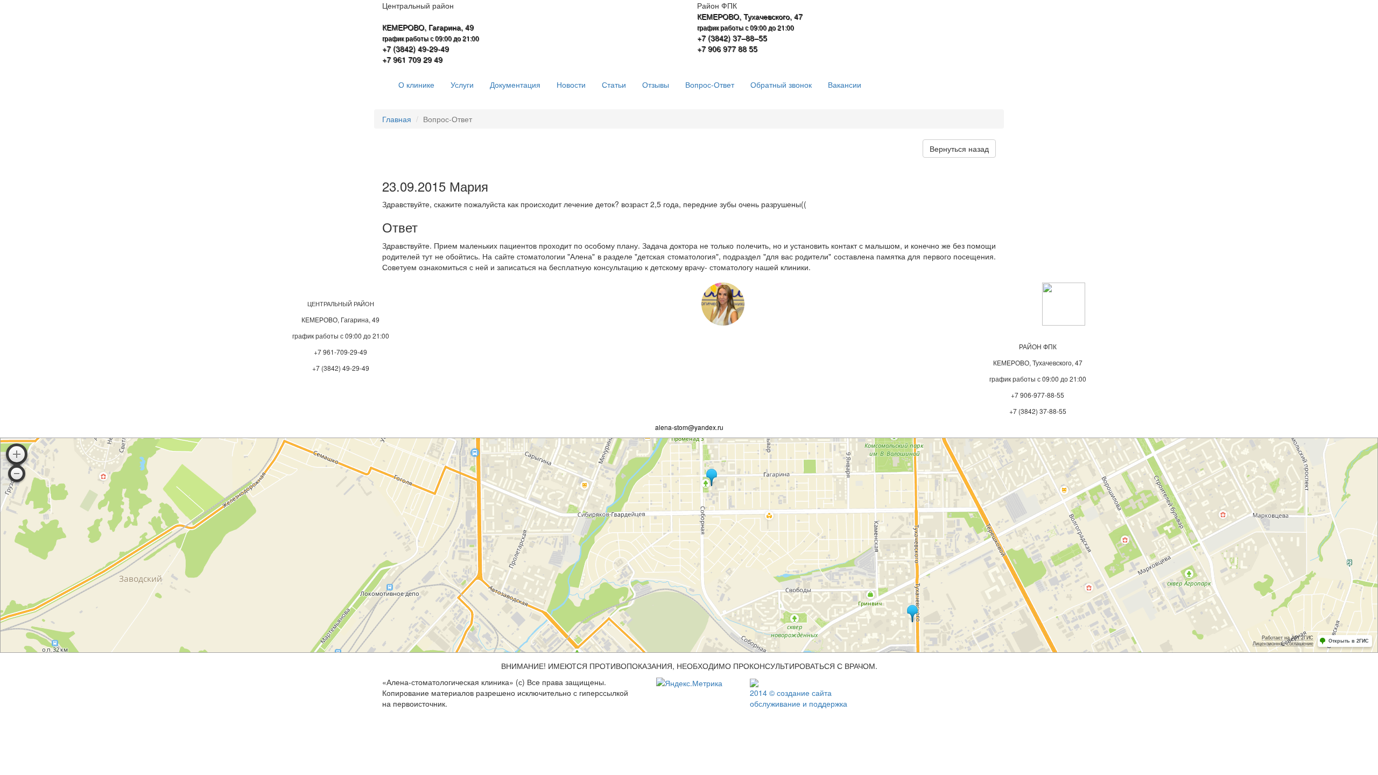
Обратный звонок (781, 84)
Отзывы (655, 84)
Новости (571, 84)
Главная (396, 119)
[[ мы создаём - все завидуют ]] (754, 682)
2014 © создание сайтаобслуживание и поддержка (798, 698)
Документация (515, 84)
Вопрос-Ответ (709, 84)
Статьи (614, 84)
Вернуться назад (959, 148)
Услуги (462, 84)
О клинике (416, 84)
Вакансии (844, 84)
